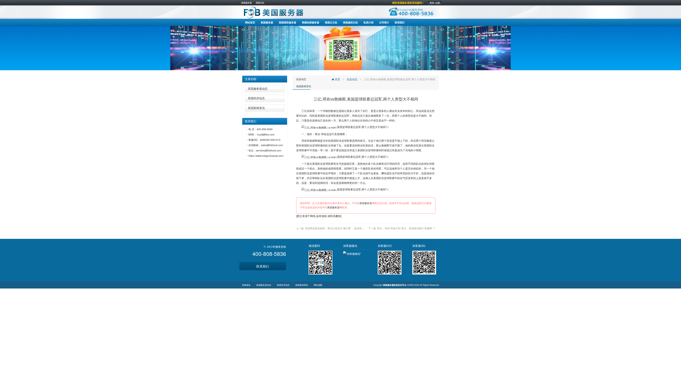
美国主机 (260, 2)
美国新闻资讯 (256, 108)
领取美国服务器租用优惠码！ (408, 2)
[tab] (264, 79)
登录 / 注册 (435, 2)
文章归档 (250, 79)
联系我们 (262, 266)
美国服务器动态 (258, 89)
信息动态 (301, 79)
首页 (337, 79)
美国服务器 (246, 2)
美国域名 (246, 284)
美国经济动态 (256, 98)
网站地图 (318, 284)
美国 (320, 115)
